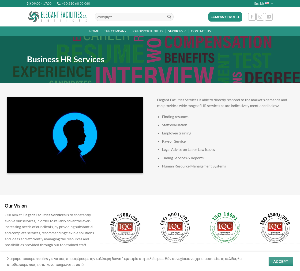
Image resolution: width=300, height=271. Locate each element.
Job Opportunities (147, 31)
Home (94, 31)
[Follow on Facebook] (252, 17)
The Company (115, 31)
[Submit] (169, 17)
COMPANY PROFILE (225, 17)
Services (175, 31)
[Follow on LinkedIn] (269, 17)
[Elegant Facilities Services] (57, 17)
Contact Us (201, 31)
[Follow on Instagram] (260, 17)
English (259, 3)
